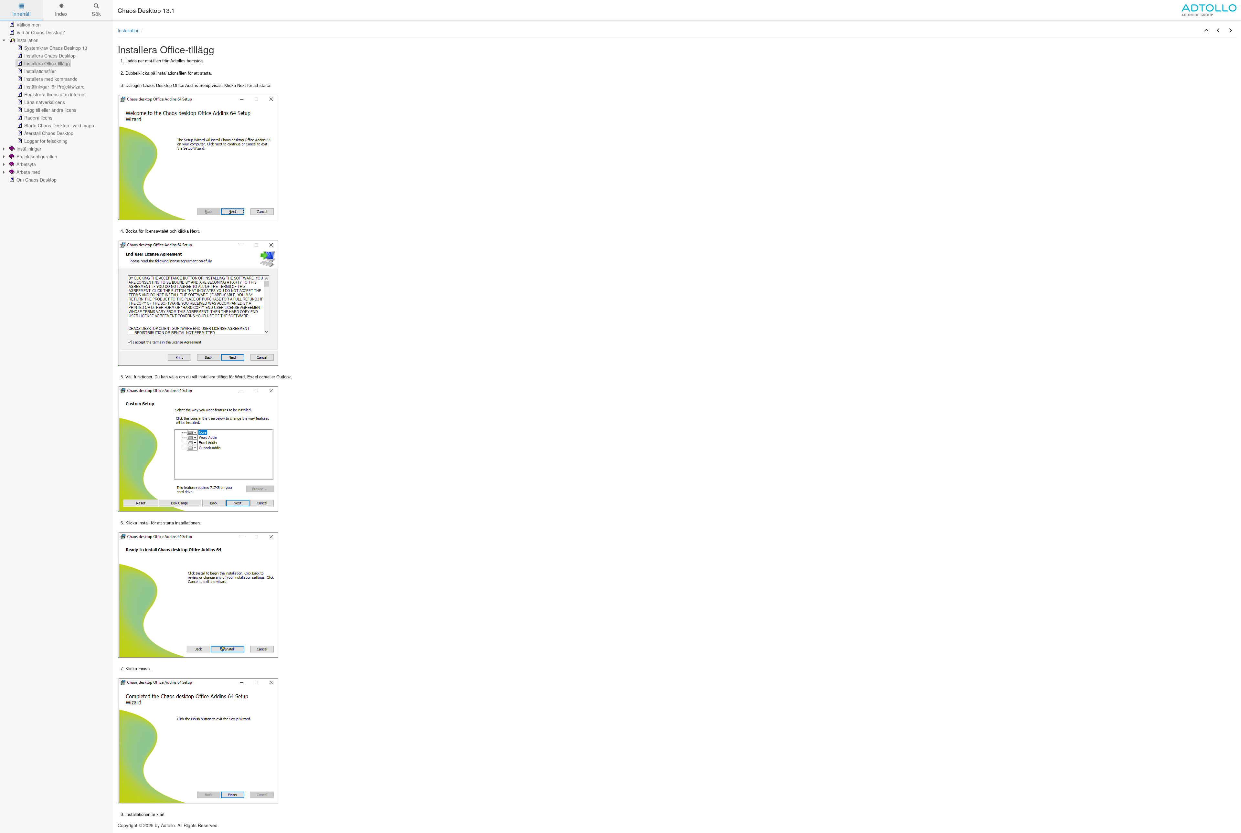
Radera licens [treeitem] (38, 117)
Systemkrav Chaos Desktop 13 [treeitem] (55, 48)
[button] (1206, 30)
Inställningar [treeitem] (28, 148)
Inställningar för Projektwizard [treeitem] (54, 86)
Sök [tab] (96, 13)
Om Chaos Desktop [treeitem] (36, 179)
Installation (129, 30)
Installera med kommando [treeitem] (51, 79)
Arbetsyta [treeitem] (26, 164)
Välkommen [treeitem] (28, 24)
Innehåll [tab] (21, 13)
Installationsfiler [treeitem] (40, 71)
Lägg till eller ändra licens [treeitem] (50, 110)
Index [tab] (61, 13)
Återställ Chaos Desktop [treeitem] (48, 133)
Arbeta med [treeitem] (28, 172)
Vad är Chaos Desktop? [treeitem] (40, 32)
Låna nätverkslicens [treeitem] (44, 102)
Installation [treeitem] (27, 40)
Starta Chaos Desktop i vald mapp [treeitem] (59, 125)
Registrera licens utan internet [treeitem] (55, 94)
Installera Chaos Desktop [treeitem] (50, 55)
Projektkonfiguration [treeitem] (36, 156)
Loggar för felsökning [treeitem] (46, 141)
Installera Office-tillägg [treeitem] (47, 63)
